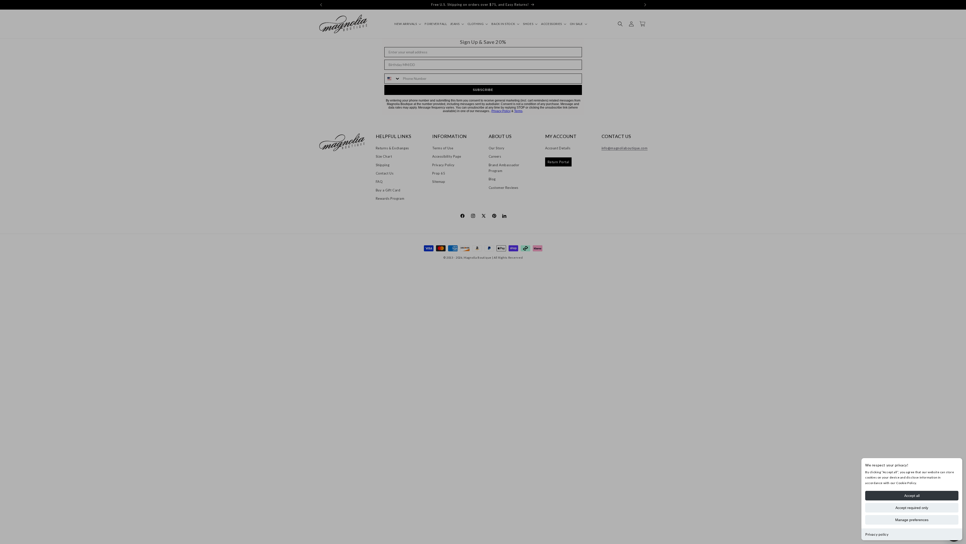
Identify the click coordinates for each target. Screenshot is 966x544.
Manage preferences (911, 520)
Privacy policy (876, 534)
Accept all (912, 496)
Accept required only (911, 508)
